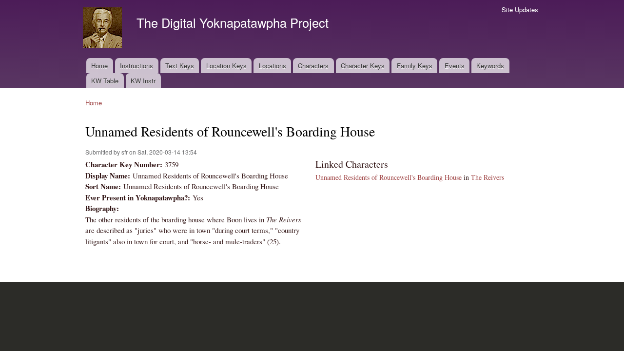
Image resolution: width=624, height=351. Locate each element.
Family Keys (414, 65)
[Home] (103, 29)
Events (455, 65)
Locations (272, 65)
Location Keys (226, 65)
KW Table (104, 80)
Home (99, 65)
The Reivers (487, 177)
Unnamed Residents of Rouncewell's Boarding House (388, 177)
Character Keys (363, 65)
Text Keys (179, 65)
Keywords (490, 65)
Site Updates (520, 9)
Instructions (136, 65)
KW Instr (143, 80)
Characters (313, 65)
